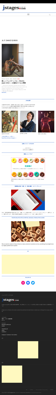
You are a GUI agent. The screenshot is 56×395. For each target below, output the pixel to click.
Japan (11, 78)
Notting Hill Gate (9, 88)
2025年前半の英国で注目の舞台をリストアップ (13, 107)
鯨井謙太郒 (11, 91)
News (18, 78)
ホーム (3, 320)
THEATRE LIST (5, 328)
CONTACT (4, 331)
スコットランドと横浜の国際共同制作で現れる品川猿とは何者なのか (18, 106)
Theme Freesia (22, 392)
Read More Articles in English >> (9, 138)
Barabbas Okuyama (17, 85)
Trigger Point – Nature (10, 89)
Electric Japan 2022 (8, 86)
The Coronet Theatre (16, 88)
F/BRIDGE (14, 86)
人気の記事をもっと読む (7, 136)
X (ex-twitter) (14, 334)
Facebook (9, 334)
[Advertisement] (28, 26)
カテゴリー (28, 148)
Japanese (15, 78)
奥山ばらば (21, 89)
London (23, 86)
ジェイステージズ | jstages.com (8, 392)
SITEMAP (51, 389)
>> (13, 136)
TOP (26, 389)
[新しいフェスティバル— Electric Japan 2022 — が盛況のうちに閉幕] (14, 60)
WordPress (28, 392)
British (3, 78)
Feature (7, 78)
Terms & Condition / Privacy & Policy (42, 389)
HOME (3, 326)
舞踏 (4, 91)
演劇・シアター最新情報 (7, 318)
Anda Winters (11, 85)
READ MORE (5, 92)
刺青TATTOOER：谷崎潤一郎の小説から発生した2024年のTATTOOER (19, 104)
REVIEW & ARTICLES (6, 324)
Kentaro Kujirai (19, 86)
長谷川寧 (6, 91)
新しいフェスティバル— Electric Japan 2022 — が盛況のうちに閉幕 (14, 82)
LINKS (3, 330)
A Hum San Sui (5, 85)
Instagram (4, 334)
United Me (17, 89)
